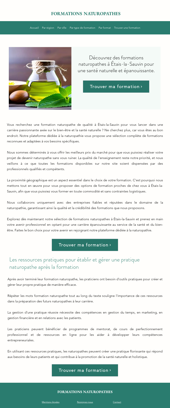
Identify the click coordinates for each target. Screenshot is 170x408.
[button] (48, 27)
